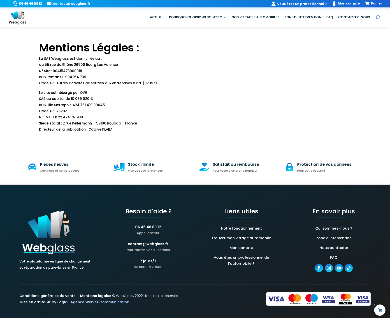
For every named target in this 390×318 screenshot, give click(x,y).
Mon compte (241, 247)
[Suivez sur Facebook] (319, 268)
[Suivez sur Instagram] (329, 268)
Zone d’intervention (302, 17)
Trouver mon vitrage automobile (241, 238)
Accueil (157, 17)
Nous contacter (334, 247)
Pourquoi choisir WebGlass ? (195, 17)
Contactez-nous (354, 17)
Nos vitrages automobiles (255, 17)
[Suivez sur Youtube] (339, 268)
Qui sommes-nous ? (333, 228)
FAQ (329, 17)
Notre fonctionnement (241, 228)
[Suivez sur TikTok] (349, 268)
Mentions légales (95, 295)
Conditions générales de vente (47, 295)
